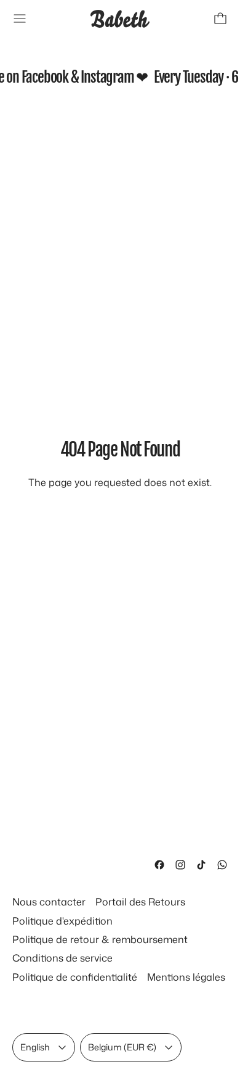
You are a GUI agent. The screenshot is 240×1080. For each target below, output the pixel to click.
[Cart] (220, 18)
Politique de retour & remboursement (100, 939)
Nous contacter (49, 902)
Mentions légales (186, 977)
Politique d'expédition (62, 921)
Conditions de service (62, 958)
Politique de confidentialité (74, 977)
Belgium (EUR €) (122, 1047)
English (35, 1047)
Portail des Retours (140, 902)
